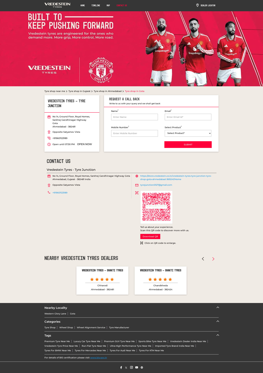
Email (168, 110)
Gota (72, 313)
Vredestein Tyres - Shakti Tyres (102, 270)
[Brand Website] (142, 367)
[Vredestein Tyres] (57, 6)
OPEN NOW (84, 144)
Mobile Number (120, 127)
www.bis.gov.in (98, 357)
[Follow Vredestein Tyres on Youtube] (137, 367)
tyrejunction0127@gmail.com (156, 185)
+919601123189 (60, 138)
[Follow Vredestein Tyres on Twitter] (126, 367)
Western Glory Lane (55, 313)
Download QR (150, 236)
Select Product (173, 127)
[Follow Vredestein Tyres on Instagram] (131, 367)
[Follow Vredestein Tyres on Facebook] (121, 367)
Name (114, 110)
